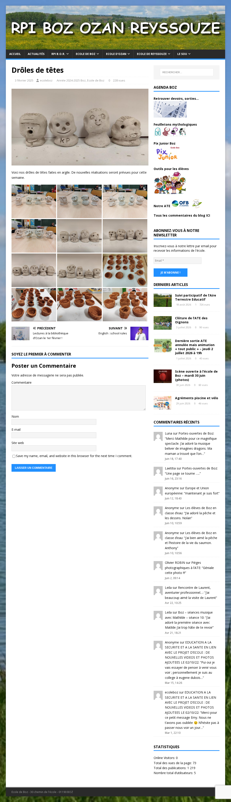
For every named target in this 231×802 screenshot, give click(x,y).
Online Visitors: (165, 758)
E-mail (16, 429)
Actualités (36, 54)
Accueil (15, 54)
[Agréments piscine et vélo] (163, 407)
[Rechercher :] (186, 72)
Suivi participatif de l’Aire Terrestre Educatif (195, 297)
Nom (15, 416)
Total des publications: (170, 768)
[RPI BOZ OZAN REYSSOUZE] (115, 47)
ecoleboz (46, 80)
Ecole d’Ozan (116, 54)
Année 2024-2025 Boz (71, 80)
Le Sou (182, 54)
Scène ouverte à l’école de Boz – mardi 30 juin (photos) (196, 375)
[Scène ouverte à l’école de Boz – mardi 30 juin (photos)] (163, 380)
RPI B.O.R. (58, 54)
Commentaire (22, 382)
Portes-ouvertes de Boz (195, 433)
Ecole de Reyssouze (152, 54)
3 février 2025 (24, 80)
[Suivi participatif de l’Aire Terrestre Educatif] (163, 304)
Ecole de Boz (85, 54)
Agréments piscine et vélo (196, 398)
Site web (18, 443)
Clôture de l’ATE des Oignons (191, 320)
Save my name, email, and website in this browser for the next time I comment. (74, 456)
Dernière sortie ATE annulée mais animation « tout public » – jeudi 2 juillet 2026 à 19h (195, 347)
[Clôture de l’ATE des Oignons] (163, 327)
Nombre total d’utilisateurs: (174, 773)
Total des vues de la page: (173, 763)
